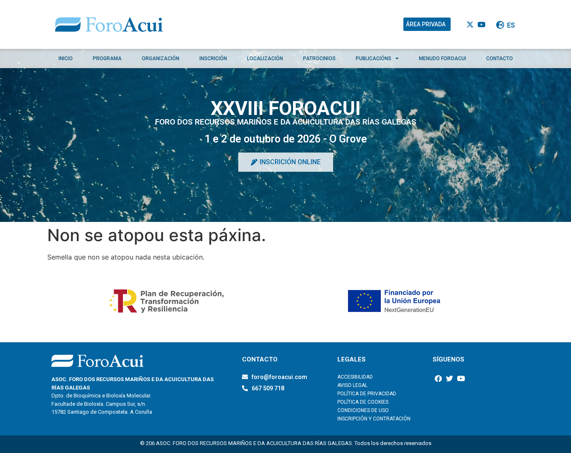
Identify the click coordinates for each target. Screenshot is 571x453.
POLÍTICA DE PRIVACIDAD (366, 394)
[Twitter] (449, 378)
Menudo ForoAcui (442, 58)
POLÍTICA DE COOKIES (362, 402)
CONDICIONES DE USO (363, 410)
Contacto (499, 58)
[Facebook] (438, 378)
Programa (107, 58)
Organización (160, 58)
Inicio (66, 58)
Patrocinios (319, 58)
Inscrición (213, 58)
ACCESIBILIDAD (355, 377)
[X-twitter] (470, 24)
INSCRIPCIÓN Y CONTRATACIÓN (373, 419)
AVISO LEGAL (352, 385)
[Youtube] (481, 24)
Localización (265, 58)
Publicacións (373, 58)
